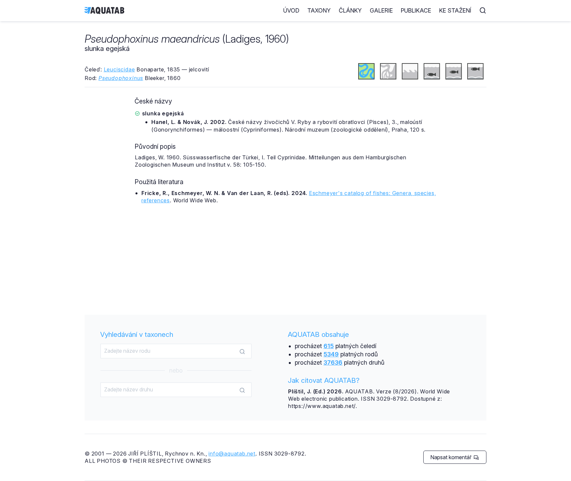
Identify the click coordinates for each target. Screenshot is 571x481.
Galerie (381, 10)
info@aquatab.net (232, 453)
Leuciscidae (119, 69)
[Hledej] (242, 351)
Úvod (291, 10)
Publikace (416, 10)
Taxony (319, 10)
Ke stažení (455, 10)
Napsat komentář (451, 457)
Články (350, 10)
